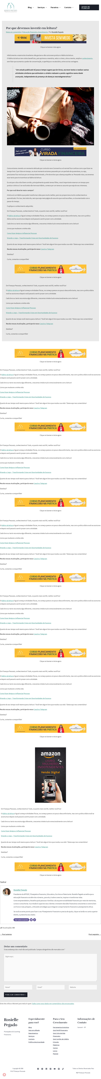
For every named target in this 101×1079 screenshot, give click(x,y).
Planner (55, 1054)
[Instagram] (42, 1069)
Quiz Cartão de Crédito (61, 1039)
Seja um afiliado (34, 1030)
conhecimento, (87, 58)
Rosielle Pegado (20, 890)
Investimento (43, 32)
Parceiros (54, 7)
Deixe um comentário (13, 32)
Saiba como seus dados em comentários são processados (53, 1004)
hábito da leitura (14, 216)
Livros (55, 1051)
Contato (67, 7)
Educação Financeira (29, 32)
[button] (89, 7)
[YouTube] (55, 1069)
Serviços (41, 7)
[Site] (34, 919)
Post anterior (6, 934)
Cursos (55, 1048)
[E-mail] (31, 919)
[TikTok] (63, 1069)
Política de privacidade (36, 1042)
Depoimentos (33, 1033)
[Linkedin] (46, 1069)
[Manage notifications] (4, 1074)
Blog (30, 7)
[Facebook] (38, 1069)
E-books (56, 1042)
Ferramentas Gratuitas (61, 1027)
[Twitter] (59, 1069)
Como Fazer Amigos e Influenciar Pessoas (22, 233)
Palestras (56, 1045)
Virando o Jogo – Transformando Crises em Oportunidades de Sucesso (32, 238)
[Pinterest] (50, 1069)
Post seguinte (95, 934)
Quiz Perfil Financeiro (60, 1030)
